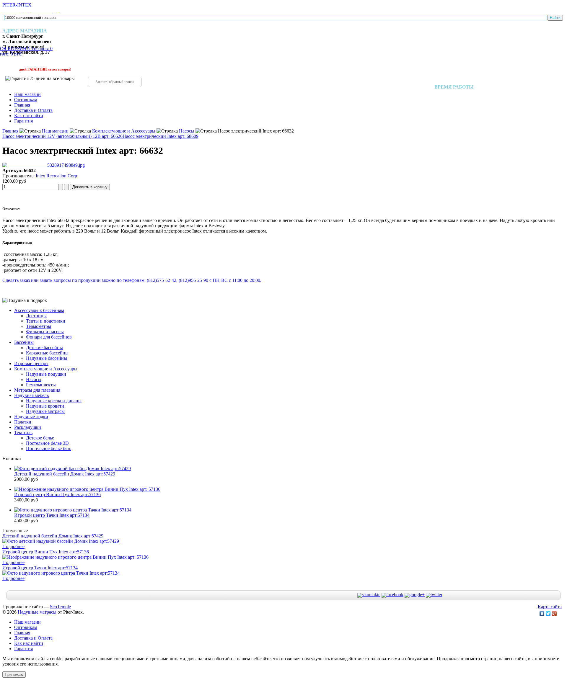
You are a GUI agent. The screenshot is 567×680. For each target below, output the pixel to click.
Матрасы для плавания (37, 390)
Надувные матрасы (45, 411)
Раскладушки (27, 427)
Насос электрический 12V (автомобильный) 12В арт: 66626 (62, 136)
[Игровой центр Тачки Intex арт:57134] (72, 509)
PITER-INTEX (31, 7)
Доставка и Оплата (33, 110)
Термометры (38, 326)
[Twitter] (548, 613)
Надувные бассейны (46, 358)
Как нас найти (28, 115)
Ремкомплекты (41, 384)
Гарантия (23, 120)
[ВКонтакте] (542, 613)
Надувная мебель (31, 395)
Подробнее (13, 546)
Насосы (186, 130)
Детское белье (40, 437)
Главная (22, 104)
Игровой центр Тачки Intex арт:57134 (51, 515)
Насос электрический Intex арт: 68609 (160, 136)
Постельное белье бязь (48, 448)
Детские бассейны (44, 347)
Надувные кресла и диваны (54, 400)
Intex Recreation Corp (56, 175)
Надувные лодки (31, 416)
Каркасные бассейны (47, 352)
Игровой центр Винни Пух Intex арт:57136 (57, 494)
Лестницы (36, 315)
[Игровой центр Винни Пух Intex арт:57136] (87, 489)
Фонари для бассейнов (49, 336)
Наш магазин (27, 94)
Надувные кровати (45, 405)
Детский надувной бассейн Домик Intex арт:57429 (64, 473)
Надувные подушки (46, 374)
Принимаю (14, 674)
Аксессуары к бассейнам (39, 310)
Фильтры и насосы (45, 331)
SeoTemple (60, 606)
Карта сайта (550, 606)
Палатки (22, 421)
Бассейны (24, 342)
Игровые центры (31, 363)
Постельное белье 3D (47, 443)
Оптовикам (25, 99)
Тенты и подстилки (45, 320)
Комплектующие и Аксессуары (123, 130)
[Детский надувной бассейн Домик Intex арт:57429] (72, 468)
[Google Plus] (554, 613)
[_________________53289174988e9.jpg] (43, 165)
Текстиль (23, 432)
